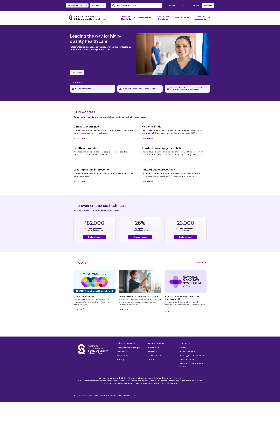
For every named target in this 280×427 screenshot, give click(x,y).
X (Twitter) (153, 355)
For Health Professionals (77, 5)
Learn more (78, 138)
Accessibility (122, 351)
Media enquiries (186, 359)
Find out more (77, 73)
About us (172, 5)
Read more (78, 309)
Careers (182, 347)
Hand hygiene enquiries (190, 355)
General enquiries (187, 351)
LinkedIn (152, 347)
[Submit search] (113, 5)
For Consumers (98, 5)
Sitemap (120, 359)
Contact (195, 5)
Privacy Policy (123, 355)
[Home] (92, 350)
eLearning (208, 5)
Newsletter (153, 351)
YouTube (152, 359)
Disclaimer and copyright (128, 347)
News (184, 5)
